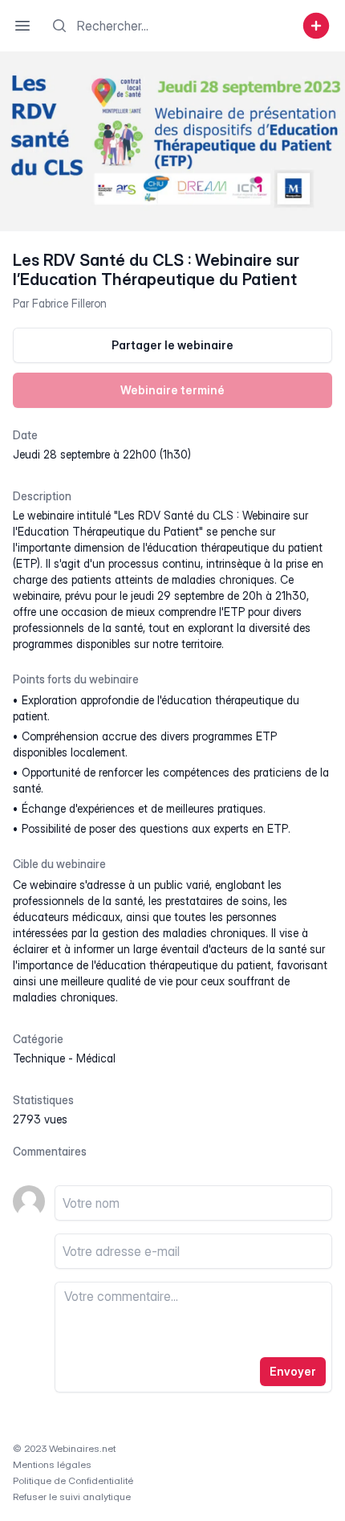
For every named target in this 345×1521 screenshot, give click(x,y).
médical (96, 1058)
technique (39, 1058)
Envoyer (293, 1371)
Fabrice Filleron (69, 303)
